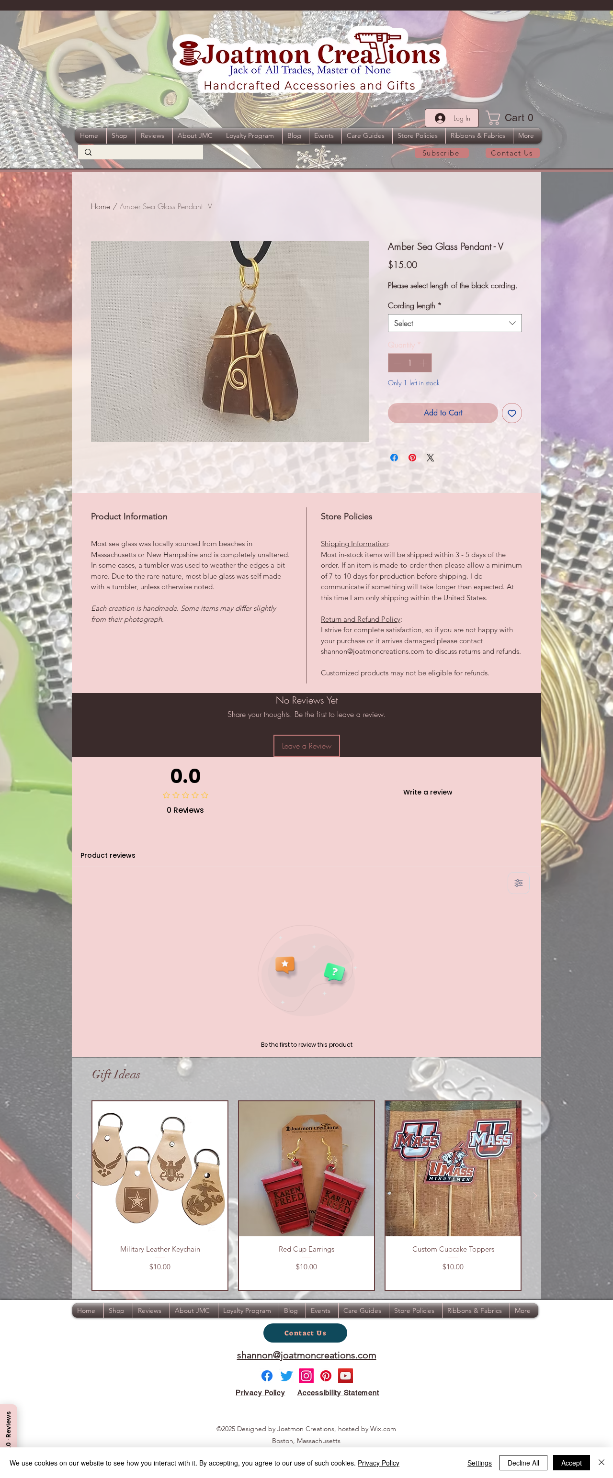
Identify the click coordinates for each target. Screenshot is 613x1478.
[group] (306, 1195)
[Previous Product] (77, 1195)
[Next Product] (535, 1195)
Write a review (428, 792)
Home (100, 206)
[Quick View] (159, 1168)
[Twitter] (286, 1375)
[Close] (601, 1462)
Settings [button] (479, 1462)
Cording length (415, 305)
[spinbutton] (410, 363)
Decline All (523, 1462)
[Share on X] (430, 457)
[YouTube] (345, 1375)
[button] (513, 118)
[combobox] (455, 323)
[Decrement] (396, 363)
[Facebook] (267, 1375)
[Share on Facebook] (394, 457)
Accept (571, 1462)
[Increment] (424, 363)
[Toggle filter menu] (519, 883)
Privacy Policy (378, 1462)
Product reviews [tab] (108, 855)
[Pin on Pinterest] (412, 457)
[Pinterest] (325, 1375)
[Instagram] (306, 1375)
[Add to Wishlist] (512, 413)
